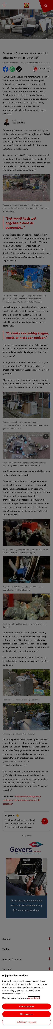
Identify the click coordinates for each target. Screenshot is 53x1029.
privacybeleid (34, 998)
